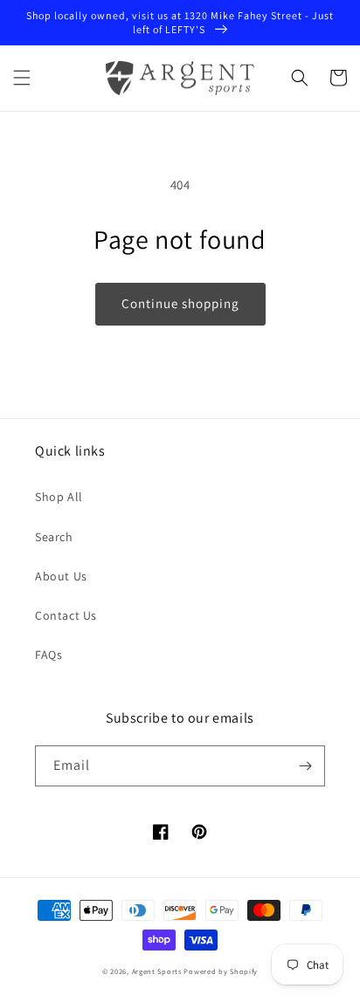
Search (54, 537)
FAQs (48, 654)
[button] (22, 77)
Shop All (59, 496)
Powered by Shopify (220, 971)
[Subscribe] (305, 765)
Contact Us (66, 615)
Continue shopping (180, 303)
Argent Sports (157, 971)
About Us (61, 576)
